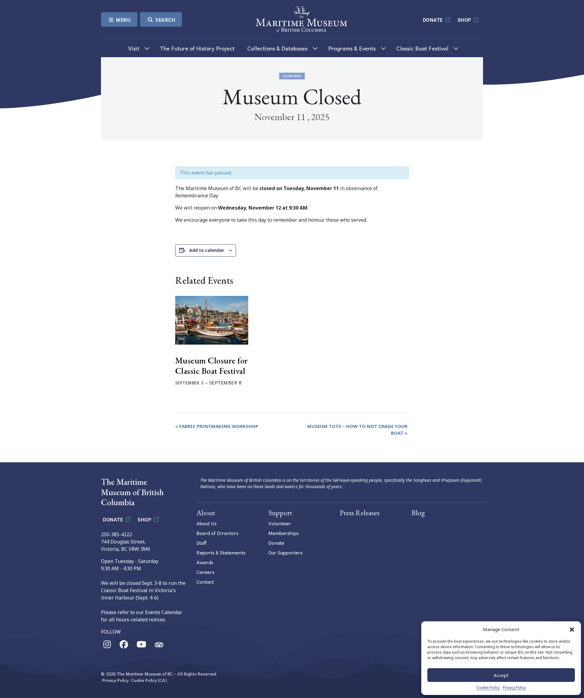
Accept (501, 675)
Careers (205, 572)
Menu (123, 19)
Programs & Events (352, 48)
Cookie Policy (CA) (149, 680)
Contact (205, 581)
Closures (292, 76)
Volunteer (279, 523)
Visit (133, 48)
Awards (204, 562)
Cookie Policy (488, 687)
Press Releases (360, 512)
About (205, 512)
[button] (572, 629)
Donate (433, 19)
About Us (206, 523)
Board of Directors (217, 533)
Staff (201, 543)
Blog (418, 512)
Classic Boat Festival (422, 48)
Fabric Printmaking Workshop (216, 426)
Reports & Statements (220, 552)
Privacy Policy (514, 687)
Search (165, 19)
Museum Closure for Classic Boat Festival (211, 365)
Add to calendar (206, 250)
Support (280, 512)
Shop (465, 19)
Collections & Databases (277, 48)
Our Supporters (285, 552)
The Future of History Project (197, 48)
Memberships (283, 533)
